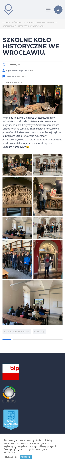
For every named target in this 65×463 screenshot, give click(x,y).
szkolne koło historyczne (16, 331)
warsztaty (39, 331)
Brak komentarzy (13, 82)
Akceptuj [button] (25, 456)
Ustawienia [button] (11, 457)
